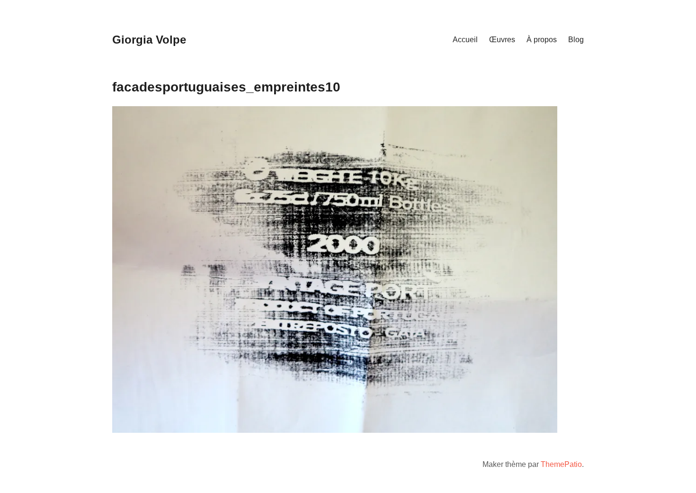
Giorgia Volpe (149, 39)
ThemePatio (561, 464)
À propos (541, 40)
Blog (576, 40)
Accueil (465, 40)
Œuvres (502, 40)
